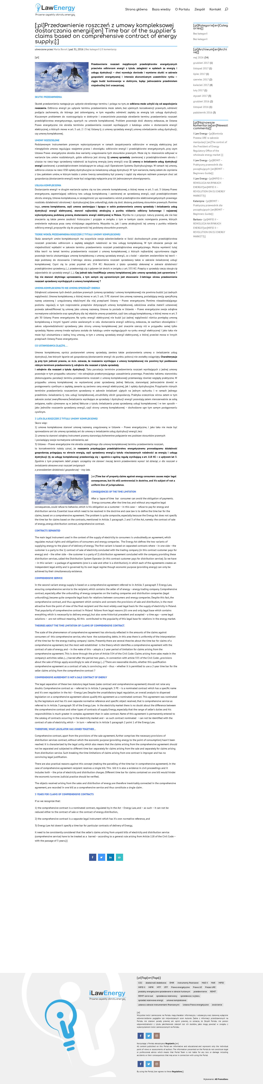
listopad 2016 (201, 107)
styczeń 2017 (200, 95)
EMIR (172, 982)
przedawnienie (200, 991)
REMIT (213, 991)
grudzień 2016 (201, 101)
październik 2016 (202, 112)
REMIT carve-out (145, 996)
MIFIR (151, 987)
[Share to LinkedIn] (110, 860)
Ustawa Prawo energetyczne (196, 1004)
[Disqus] (106, 907)
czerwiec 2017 (201, 79)
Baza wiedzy (161, 9)
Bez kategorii (92, 49)
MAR (213, 982)
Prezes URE (210, 987)
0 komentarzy (109, 49)
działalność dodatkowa (156, 982)
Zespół (199, 9)
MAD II (205, 982)
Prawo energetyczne (180, 987)
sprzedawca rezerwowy (166, 996)
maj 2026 (198, 57)
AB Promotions (221, 1079)
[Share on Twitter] (101, 860)
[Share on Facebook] (92, 860)
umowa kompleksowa (176, 1000)
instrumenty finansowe (187, 982)
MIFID (221, 982)
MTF (159, 987)
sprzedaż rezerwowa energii (150, 1000)
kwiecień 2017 (201, 85)
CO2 (140, 982)
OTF (166, 987)
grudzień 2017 (201, 62)
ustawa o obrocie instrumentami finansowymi (158, 1004)
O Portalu (182, 9)
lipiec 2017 (199, 74)
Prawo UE (197, 987)
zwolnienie (217, 1004)
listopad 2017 (200, 68)
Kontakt (215, 9)
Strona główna (136, 9)
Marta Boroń (60, 49)
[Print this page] (119, 860)
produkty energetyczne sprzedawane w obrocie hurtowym (164, 991)
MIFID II (141, 987)
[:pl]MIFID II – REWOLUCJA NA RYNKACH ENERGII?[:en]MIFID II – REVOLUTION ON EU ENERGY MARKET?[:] (209, 187)
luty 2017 (198, 90)
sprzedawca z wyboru (190, 996)
